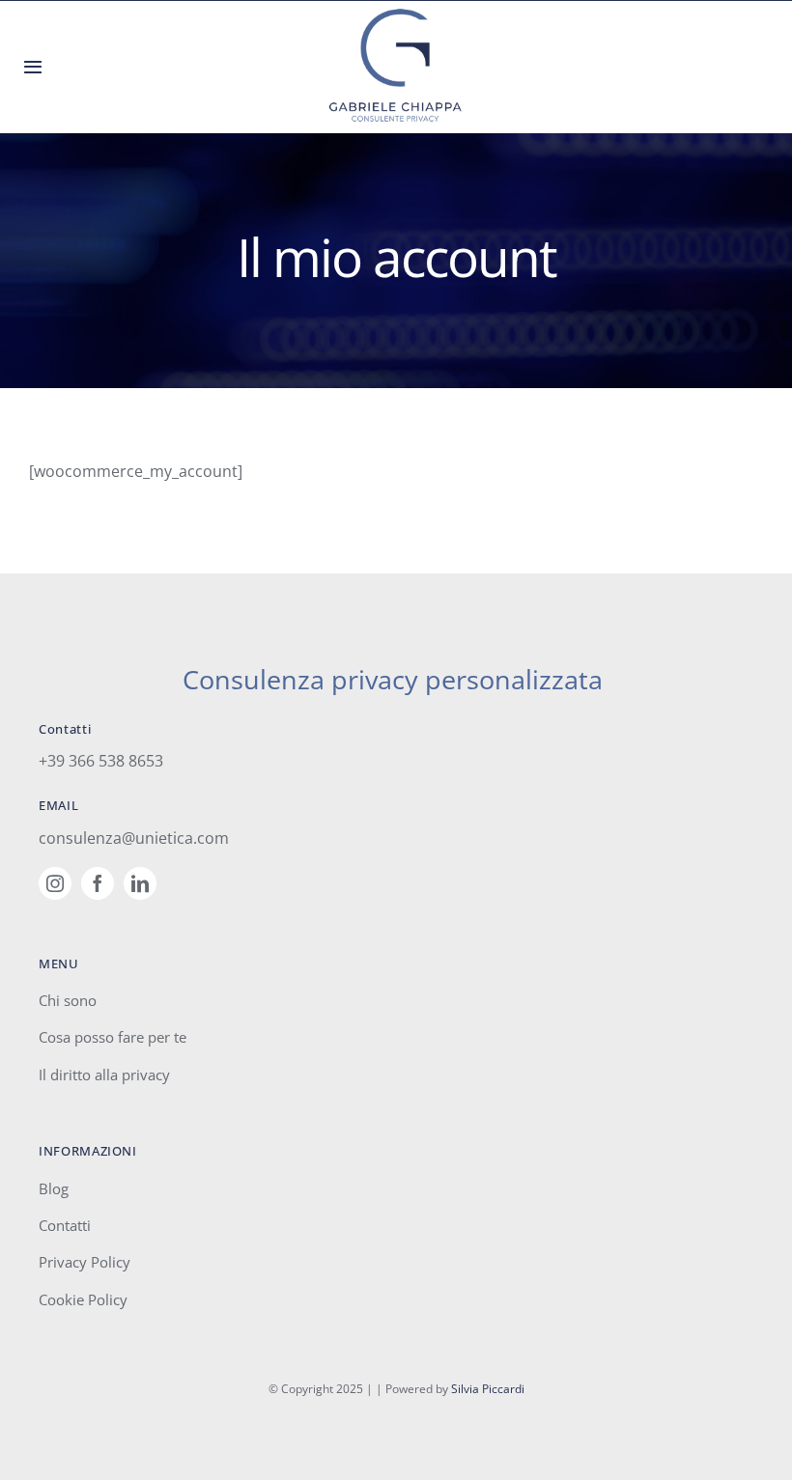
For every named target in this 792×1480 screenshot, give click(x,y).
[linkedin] (140, 883)
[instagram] (55, 883)
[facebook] (97, 883)
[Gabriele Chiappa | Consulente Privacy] (395, 14)
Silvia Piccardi (487, 1389)
